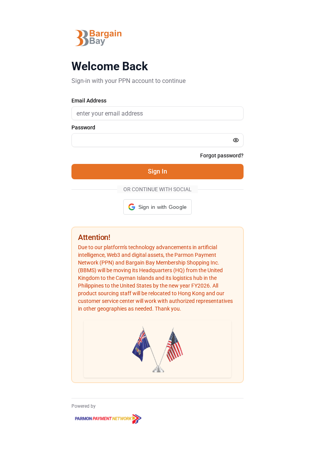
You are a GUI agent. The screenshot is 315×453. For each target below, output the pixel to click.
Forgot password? (222, 155)
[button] (157, 207)
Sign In (157, 171)
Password (83, 127)
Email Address (88, 100)
